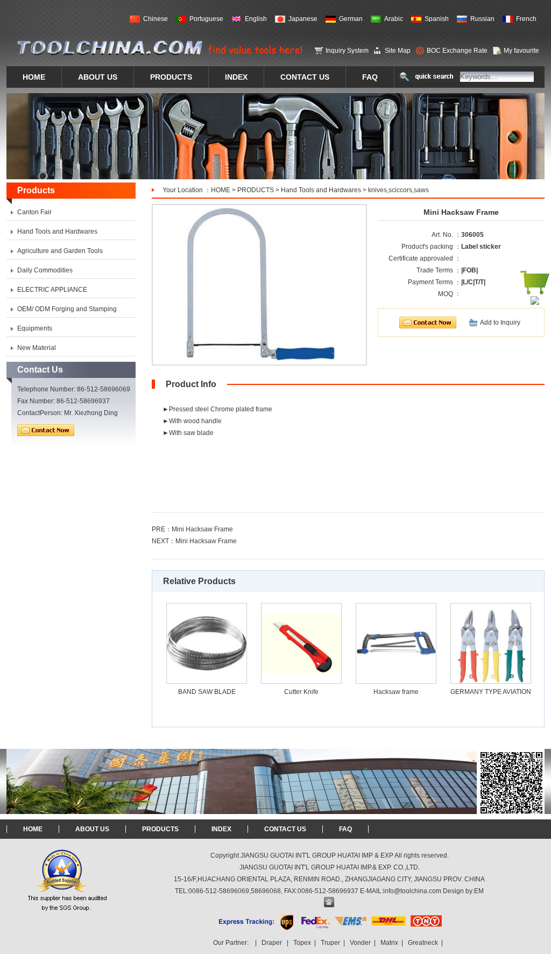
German (351, 19)
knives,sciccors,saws (398, 190)
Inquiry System (347, 50)
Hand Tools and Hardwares (321, 190)
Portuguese (206, 19)
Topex (302, 942)
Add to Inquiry (500, 322)
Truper (330, 942)
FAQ (345, 829)
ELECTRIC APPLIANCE (52, 289)
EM (479, 891)
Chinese (155, 19)
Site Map (398, 50)
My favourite (521, 50)
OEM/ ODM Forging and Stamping (67, 309)
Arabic (393, 19)
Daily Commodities (45, 270)
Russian (482, 19)
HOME (220, 190)
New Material (36, 348)
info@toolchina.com (412, 891)
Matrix (389, 942)
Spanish (437, 19)
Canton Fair (34, 212)
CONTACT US (285, 829)
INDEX (221, 829)
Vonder (360, 942)
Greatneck (423, 942)
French (526, 19)
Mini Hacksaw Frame (202, 529)
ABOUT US (92, 829)
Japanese (302, 19)
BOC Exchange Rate (457, 50)
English (256, 19)
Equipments (34, 328)
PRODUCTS (255, 190)
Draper (272, 942)
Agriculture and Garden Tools (60, 251)
